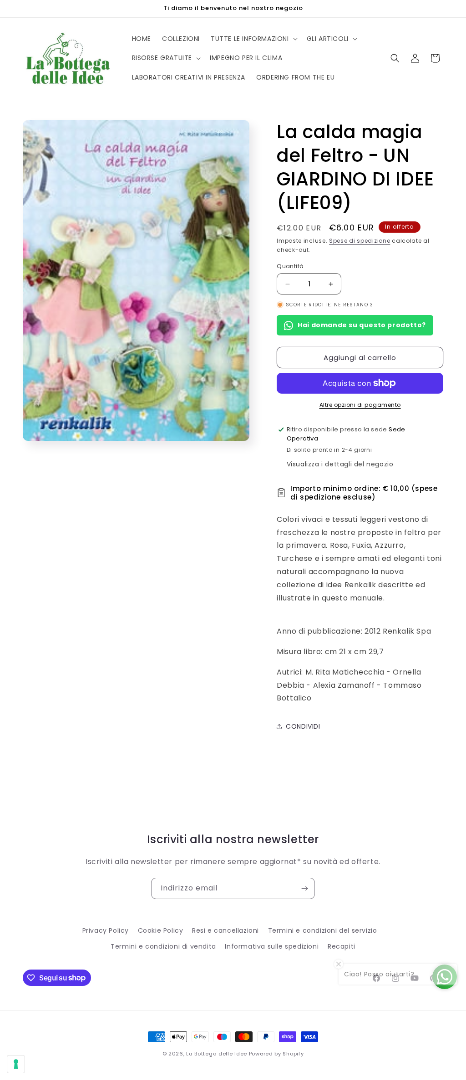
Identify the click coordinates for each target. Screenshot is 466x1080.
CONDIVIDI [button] (303, 726)
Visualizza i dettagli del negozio (340, 464)
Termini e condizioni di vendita (163, 946)
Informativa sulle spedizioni (272, 946)
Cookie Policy (160, 930)
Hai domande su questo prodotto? (362, 325)
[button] (253, 38)
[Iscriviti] (304, 888)
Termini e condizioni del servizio (322, 930)
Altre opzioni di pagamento (360, 405)
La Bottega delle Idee (216, 1053)
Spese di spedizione (359, 241)
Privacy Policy (105, 930)
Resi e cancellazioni (225, 930)
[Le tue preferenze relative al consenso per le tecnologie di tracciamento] (16, 1064)
